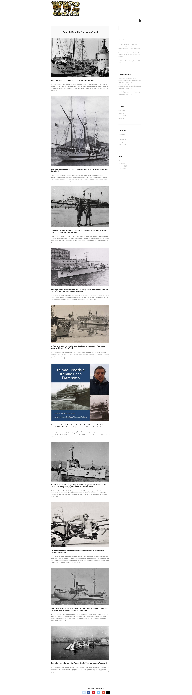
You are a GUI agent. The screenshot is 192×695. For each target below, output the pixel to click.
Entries (121, 163)
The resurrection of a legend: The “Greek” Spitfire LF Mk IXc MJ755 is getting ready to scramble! (129, 54)
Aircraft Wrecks (122, 134)
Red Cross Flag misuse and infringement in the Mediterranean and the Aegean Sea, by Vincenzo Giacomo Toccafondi (79, 231)
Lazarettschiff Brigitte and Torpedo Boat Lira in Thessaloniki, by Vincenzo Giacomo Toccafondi (77, 551)
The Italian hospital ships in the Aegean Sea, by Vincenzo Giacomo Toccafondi (79, 663)
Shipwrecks (100, 20)
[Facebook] (88, 692)
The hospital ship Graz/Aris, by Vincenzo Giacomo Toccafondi (73, 80)
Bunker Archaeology (89, 20)
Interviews (119, 20)
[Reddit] (84, 692)
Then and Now (109, 20)
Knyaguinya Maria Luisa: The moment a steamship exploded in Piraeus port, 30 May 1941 (129, 48)
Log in (119, 160)
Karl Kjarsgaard (122, 91)
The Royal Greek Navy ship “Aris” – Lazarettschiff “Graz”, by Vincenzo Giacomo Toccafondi (79, 170)
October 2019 (121, 113)
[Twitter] (98, 692)
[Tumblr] (108, 692)
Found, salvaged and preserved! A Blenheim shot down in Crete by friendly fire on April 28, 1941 (129, 60)
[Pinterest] (93, 692)
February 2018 (122, 115)
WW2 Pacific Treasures (130, 20)
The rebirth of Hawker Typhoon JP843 (127, 44)
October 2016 (121, 118)
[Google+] (103, 692)
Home (68, 20)
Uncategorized (122, 142)
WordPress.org (122, 168)
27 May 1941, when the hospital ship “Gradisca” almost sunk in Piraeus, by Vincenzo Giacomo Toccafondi (78, 347)
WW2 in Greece (77, 20)
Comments (122, 165)
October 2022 (121, 110)
